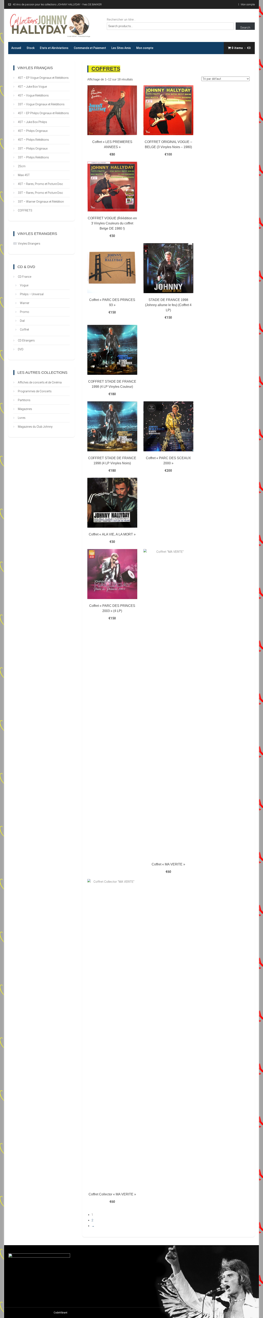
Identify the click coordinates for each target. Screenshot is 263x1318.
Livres (21, 417)
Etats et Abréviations (54, 48)
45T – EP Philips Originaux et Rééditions (43, 113)
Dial (22, 320)
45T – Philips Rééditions (33, 139)
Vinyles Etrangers (29, 243)
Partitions (24, 400)
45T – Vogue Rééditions (33, 95)
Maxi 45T (24, 175)
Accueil (16, 48)
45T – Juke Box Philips (32, 122)
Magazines (25, 409)
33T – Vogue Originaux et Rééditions (41, 104)
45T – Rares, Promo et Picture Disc (40, 184)
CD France (24, 276)
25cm (21, 166)
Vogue (24, 285)
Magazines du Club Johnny (35, 426)
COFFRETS (25, 210)
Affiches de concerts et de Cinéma (40, 382)
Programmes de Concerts (35, 391)
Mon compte (248, 4)
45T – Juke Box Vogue (32, 86)
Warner (24, 303)
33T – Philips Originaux (33, 148)
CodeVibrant (60, 1312)
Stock (31, 48)
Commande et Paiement (90, 48)
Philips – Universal (32, 294)
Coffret (24, 329)
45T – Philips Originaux (33, 130)
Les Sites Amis (121, 48)
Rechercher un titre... (121, 19)
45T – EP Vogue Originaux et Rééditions (43, 77)
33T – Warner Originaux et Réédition (41, 201)
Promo (24, 312)
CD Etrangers (26, 340)
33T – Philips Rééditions (33, 157)
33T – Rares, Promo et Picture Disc (40, 192)
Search (245, 27)
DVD (20, 349)
